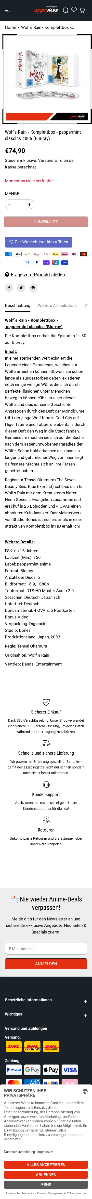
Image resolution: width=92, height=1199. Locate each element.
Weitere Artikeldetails (58, 305)
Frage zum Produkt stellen (38, 274)
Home (10, 27)
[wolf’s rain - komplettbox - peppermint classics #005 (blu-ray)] (47, 79)
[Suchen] (66, 10)
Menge (12, 193)
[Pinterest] (33, 287)
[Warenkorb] (82, 10)
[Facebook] (9, 287)
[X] (21, 287)
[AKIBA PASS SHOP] (46, 10)
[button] (8, 10)
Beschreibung (17, 305)
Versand (45, 160)
